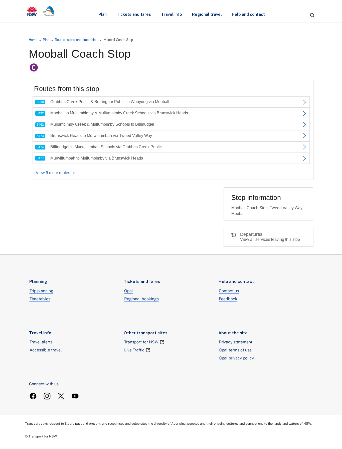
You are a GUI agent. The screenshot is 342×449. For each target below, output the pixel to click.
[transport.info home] (40, 11)
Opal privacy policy (236, 358)
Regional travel (207, 14)
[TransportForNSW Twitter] (61, 396)
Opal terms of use (235, 350)
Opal (128, 290)
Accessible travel (46, 350)
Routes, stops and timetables (76, 40)
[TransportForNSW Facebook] (33, 396)
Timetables (40, 298)
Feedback (228, 298)
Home (33, 40)
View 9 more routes (53, 173)
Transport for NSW (141, 342)
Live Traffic (134, 350)
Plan (102, 14)
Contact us (229, 290)
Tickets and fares (134, 14)
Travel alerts (41, 342)
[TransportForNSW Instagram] (47, 396)
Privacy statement (235, 342)
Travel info (171, 14)
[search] (312, 15)
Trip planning (41, 290)
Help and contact (248, 14)
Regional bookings (141, 298)
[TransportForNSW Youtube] (75, 396)
